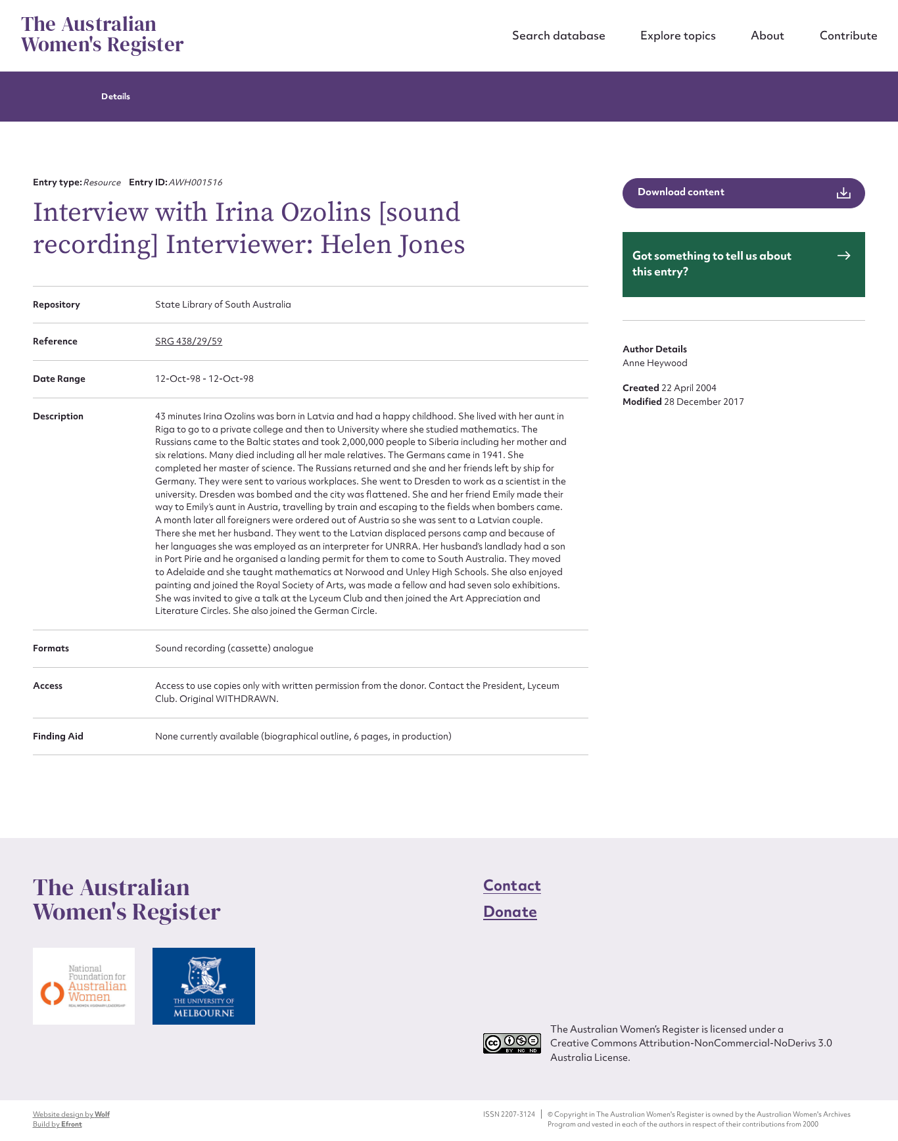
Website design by (71, 1114)
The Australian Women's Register (103, 34)
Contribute (849, 35)
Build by (57, 1124)
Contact (512, 885)
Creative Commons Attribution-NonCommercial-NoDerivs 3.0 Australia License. (691, 1050)
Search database (558, 35)
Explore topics (678, 35)
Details (115, 96)
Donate (510, 911)
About (767, 35)
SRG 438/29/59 (188, 341)
